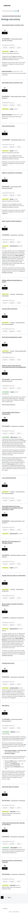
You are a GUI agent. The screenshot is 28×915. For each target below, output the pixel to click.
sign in (15, 10)
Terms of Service (15, 911)
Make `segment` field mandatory (11, 221)
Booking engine (21, 617)
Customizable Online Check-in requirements (11, 413)
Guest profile (20, 235)
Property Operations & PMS (16, 38)
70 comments (6, 426)
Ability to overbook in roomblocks (12, 173)
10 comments (6, 39)
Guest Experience (13, 235)
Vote (5, 33)
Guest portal (21, 426)
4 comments (12, 491)
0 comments (5, 521)
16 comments (6, 140)
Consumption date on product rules (13, 25)
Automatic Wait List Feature (10, 787)
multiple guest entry (8, 663)
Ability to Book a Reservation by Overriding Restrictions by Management (14, 366)
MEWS (10, 911)
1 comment (12, 351)
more (6, 470)
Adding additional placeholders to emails (12, 281)
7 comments (12, 322)
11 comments (12, 589)
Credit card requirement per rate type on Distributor (13, 823)
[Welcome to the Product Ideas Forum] (7, 5)
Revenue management (9, 324)
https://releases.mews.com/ (8, 404)
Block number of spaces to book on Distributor (12, 604)
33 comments (6, 379)
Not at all (5, 47)
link (11, 761)
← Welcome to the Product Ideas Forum (11, 16)
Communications (5, 295)
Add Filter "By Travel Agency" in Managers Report (11, 542)
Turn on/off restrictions (9, 478)
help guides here (11, 464)
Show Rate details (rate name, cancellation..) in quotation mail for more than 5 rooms (12, 507)
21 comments (12, 294)
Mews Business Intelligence (15, 555)
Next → (9, 897)
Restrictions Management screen (12, 337)
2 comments (5, 235)
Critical (19, 47)
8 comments (5, 96)
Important (12, 47)
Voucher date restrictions (9, 309)
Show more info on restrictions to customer (12, 861)
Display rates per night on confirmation (14, 575)
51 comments (6, 719)
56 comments (6, 800)
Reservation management (7, 40)
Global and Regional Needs (16, 139)
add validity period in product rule (12, 82)
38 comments (6, 874)
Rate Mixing (5, 705)
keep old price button (8, 126)
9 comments (5, 677)
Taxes (24, 139)
